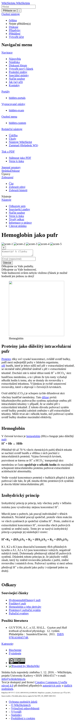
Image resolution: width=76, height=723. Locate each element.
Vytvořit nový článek (21, 68)
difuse (45, 397)
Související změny (19, 209)
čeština (13, 20)
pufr (3, 439)
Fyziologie (15, 653)
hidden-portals (17, 97)
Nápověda (15, 58)
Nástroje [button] (6, 196)
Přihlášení (14, 33)
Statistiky (16, 715)
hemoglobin (33, 436)
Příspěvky (14, 30)
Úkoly (12, 138)
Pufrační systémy (19, 613)
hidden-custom (17, 122)
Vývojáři (16, 711)
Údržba (13, 135)
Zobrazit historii (18, 190)
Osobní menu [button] (9, 116)
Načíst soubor (17, 78)
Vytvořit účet (16, 36)
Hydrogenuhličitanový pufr (25, 600)
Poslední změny (18, 72)
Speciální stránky (19, 75)
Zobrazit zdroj (17, 186)
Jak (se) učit (16, 82)
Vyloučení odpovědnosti (25, 708)
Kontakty (14, 85)
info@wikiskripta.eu (13, 678)
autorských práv (52, 685)
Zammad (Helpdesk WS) (23, 145)
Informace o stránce (20, 222)
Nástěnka (14, 62)
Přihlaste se (9, 10)
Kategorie (7, 643)
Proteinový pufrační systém (25, 610)
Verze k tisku (16, 161)
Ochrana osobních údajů (23, 701)
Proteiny (6, 359)
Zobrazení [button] (7, 177)
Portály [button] (5, 91)
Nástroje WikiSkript (20, 142)
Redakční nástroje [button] (11, 129)
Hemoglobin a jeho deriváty (25, 606)
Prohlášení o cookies (23, 718)
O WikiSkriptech (21, 705)
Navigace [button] (7, 52)
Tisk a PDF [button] (8, 151)
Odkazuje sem (17, 206)
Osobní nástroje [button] (10, 14)
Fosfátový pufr (17, 603)
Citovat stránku (18, 226)
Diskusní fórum (18, 65)
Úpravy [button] (5, 174)
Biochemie (15, 650)
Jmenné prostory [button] (11, 167)
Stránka (5, 170)
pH (3, 365)
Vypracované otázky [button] (13, 104)
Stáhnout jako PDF (20, 157)
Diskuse (13, 27)
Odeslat (7, 262)
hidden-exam (16, 110)
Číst (11, 183)
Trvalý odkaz (16, 219)
